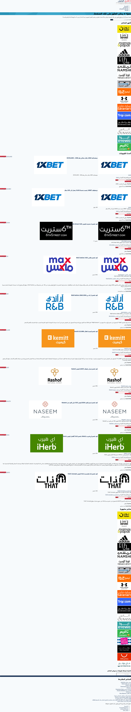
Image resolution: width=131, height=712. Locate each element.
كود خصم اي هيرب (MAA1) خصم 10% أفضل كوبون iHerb (80, 436)
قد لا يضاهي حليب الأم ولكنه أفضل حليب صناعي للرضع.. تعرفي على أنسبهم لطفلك (111, 700)
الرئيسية (126, 6)
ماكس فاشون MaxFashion (124, 274)
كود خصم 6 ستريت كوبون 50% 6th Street (85, 224)
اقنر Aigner (128, 685)
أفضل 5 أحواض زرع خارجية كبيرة (123, 698)
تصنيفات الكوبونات (123, 8)
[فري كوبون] (124, 2)
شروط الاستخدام (124, 709)
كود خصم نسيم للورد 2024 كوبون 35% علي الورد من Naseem (80, 402)
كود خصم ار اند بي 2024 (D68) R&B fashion (84, 295)
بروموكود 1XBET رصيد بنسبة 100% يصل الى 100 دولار (81, 190)
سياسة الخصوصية (123, 707)
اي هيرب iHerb (127, 453)
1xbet (129, 175)
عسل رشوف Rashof (126, 386)
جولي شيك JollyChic (126, 682)
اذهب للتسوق (128, 181)
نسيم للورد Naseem (126, 419)
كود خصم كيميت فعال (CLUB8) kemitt (86, 331)
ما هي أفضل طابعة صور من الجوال (123, 697)
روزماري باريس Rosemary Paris (123, 689)
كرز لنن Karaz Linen (126, 683)
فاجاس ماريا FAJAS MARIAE (124, 690)
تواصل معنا (125, 710)
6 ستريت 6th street (126, 241)
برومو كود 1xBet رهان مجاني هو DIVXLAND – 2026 (82, 158)
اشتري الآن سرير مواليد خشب (124, 701)
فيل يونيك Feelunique (125, 686)
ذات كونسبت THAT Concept (124, 491)
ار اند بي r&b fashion (126, 312)
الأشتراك (129, 676)
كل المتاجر (125, 7)
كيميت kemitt (127, 348)
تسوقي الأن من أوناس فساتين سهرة (122, 695)
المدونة (126, 10)
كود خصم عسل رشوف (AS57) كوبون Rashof (84, 369)
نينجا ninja (128, 692)
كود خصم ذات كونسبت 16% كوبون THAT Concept (83, 474)
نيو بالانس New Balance (125, 693)
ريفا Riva (129, 687)
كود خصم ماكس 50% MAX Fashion (87, 257)
